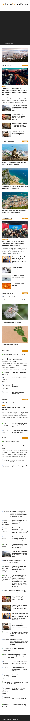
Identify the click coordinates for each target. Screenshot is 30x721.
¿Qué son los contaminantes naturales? (13, 300)
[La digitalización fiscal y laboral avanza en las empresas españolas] (4, 590)
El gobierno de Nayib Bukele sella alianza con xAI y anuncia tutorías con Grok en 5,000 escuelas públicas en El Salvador (20, 260)
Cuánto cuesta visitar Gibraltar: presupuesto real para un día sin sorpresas (19, 538)
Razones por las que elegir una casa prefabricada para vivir (19, 425)
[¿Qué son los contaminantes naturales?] (9, 296)
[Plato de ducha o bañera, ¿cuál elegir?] (9, 403)
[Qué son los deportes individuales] (6, 392)
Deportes (4, 357)
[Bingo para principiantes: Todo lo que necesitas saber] (4, 682)
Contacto (4, 719)
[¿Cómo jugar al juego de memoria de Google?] (6, 688)
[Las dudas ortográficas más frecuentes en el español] (6, 662)
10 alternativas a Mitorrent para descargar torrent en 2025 (19, 698)
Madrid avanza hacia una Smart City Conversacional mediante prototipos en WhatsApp (13, 243)
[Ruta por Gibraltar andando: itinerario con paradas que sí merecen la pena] (15, 200)
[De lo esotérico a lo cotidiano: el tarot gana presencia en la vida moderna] (6, 114)
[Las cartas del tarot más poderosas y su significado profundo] (6, 667)
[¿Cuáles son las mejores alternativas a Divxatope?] (6, 704)
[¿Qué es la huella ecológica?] (15, 334)
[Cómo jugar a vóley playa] (6, 372)
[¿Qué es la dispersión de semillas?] (15, 312)
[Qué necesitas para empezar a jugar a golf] (6, 385)
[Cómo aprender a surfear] (6, 378)
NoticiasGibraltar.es (14, 717)
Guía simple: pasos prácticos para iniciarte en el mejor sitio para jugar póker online (16, 656)
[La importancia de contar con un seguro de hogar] (6, 430)
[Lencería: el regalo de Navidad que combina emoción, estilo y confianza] (6, 132)
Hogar (3, 405)
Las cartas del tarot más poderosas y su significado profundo (19, 669)
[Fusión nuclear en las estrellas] (6, 284)
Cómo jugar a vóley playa (19, 372)
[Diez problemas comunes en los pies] (11, 442)
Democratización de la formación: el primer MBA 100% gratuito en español (19, 634)
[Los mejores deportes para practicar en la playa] (13, 354)
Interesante (4, 86)
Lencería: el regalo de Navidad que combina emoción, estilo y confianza (19, 133)
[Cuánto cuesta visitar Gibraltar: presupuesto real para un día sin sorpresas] (15, 176)
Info (18, 719)
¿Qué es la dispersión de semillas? (12, 322)
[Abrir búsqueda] (26, 44)
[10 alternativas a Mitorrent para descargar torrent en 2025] (6, 697)
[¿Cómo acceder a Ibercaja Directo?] (6, 648)
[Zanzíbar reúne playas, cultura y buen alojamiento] (5, 560)
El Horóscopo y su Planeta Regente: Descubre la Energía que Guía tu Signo (19, 125)
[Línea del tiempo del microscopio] (6, 267)
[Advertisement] (15, 26)
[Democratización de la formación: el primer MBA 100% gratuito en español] (5, 632)
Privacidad (14, 719)
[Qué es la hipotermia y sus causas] (5, 460)
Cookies (9, 719)
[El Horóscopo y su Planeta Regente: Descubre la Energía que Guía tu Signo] (6, 123)
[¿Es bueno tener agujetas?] (6, 466)
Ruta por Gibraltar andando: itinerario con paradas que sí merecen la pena (20, 546)
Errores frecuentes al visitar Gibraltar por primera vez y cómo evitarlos (19, 522)
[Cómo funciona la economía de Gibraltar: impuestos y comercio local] (15, 54)
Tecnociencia (5, 239)
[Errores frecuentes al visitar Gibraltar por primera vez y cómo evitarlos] (15, 152)
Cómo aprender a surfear (19, 377)
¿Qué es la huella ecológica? (10, 344)
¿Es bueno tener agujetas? (19, 466)
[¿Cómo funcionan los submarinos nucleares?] (6, 275)
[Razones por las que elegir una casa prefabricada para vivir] (6, 423)
